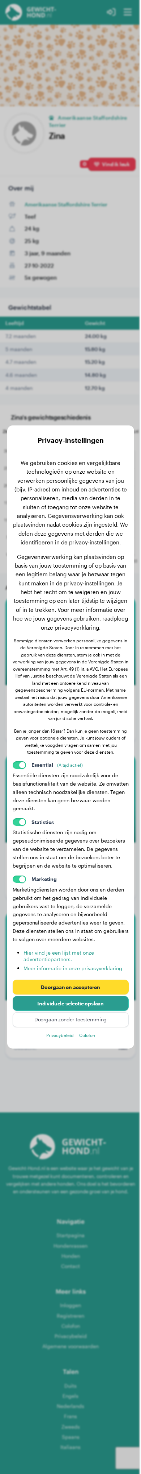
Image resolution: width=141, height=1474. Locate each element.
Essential (57, 765)
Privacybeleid (60, 1035)
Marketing (44, 879)
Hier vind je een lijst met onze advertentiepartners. (59, 956)
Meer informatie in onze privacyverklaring (73, 968)
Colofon (87, 1035)
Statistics (42, 822)
